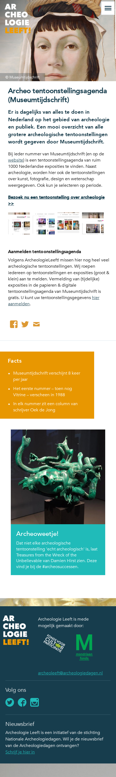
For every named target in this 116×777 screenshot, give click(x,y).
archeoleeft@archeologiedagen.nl (70, 673)
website (15, 160)
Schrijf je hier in (20, 752)
